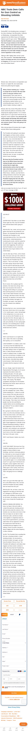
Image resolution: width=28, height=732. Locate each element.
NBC (18, 716)
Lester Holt (17, 711)
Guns (14, 720)
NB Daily (3, 720)
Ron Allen (14, 713)
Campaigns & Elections (7, 711)
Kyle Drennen (5, 18)
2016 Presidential (17, 718)
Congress (9, 720)
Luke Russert (4, 713)
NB (10, 713)
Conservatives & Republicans (8, 716)
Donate (23, 724)
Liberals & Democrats (6, 718)
